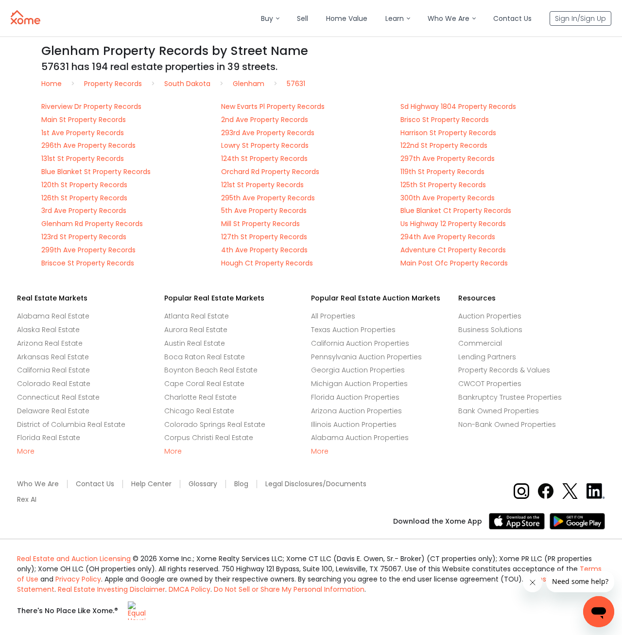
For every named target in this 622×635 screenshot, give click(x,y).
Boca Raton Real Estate (204, 357)
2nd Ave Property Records (264, 119)
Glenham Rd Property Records (92, 224)
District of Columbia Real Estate (71, 424)
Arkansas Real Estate (53, 357)
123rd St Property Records (83, 237)
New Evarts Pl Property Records (273, 106)
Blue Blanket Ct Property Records (455, 210)
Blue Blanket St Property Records (96, 171)
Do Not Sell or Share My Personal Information (289, 589)
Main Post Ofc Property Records (454, 263)
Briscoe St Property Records (87, 263)
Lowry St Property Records (265, 145)
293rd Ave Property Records (267, 133)
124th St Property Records (264, 158)
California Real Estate (53, 370)
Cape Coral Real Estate (204, 383)
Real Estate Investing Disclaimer (111, 589)
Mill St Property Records (260, 224)
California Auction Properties (360, 343)
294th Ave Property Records (447, 237)
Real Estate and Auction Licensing (74, 559)
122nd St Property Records (443, 145)
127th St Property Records (264, 237)
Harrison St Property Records (448, 133)
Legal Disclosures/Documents (315, 484)
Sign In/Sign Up (580, 18)
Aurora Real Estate (195, 330)
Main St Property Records (83, 119)
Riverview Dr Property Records (91, 106)
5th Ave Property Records (264, 210)
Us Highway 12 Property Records (453, 224)
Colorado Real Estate (53, 383)
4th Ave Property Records (264, 250)
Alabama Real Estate (53, 316)
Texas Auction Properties (353, 330)
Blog (241, 484)
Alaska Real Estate (48, 330)
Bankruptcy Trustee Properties (510, 397)
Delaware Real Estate (53, 411)
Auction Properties (489, 316)
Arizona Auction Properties (356, 411)
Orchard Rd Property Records (270, 171)
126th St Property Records (84, 198)
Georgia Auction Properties (358, 370)
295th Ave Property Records (268, 198)
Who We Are (38, 484)
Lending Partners (487, 357)
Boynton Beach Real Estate (211, 370)
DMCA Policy (189, 589)
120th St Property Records (84, 185)
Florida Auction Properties (355, 397)
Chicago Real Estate (199, 411)
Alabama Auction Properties (360, 437)
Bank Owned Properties (498, 411)
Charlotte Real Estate (200, 397)
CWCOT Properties (489, 383)
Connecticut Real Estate (58, 397)
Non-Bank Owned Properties (507, 424)
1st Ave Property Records (82, 133)
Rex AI (26, 499)
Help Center (151, 484)
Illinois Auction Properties (354, 424)
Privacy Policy (78, 579)
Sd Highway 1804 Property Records (458, 106)
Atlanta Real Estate (196, 316)
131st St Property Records (82, 158)
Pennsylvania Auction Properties (366, 357)
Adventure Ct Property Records (453, 250)
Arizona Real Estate (50, 343)
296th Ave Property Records (88, 145)
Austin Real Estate (194, 343)
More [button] (26, 451)
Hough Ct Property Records (267, 263)
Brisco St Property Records (444, 119)
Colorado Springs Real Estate (214, 424)
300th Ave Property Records (447, 198)
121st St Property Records (262, 185)
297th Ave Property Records (447, 158)
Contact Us (95, 484)
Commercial (480, 343)
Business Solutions (490, 330)
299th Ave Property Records (88, 250)
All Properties (333, 316)
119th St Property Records (442, 171)
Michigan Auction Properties (359, 383)
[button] (270, 18)
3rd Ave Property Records (83, 210)
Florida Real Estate (48, 437)
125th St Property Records (443, 185)
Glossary (203, 484)
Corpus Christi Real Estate (208, 437)
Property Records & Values (504, 370)
